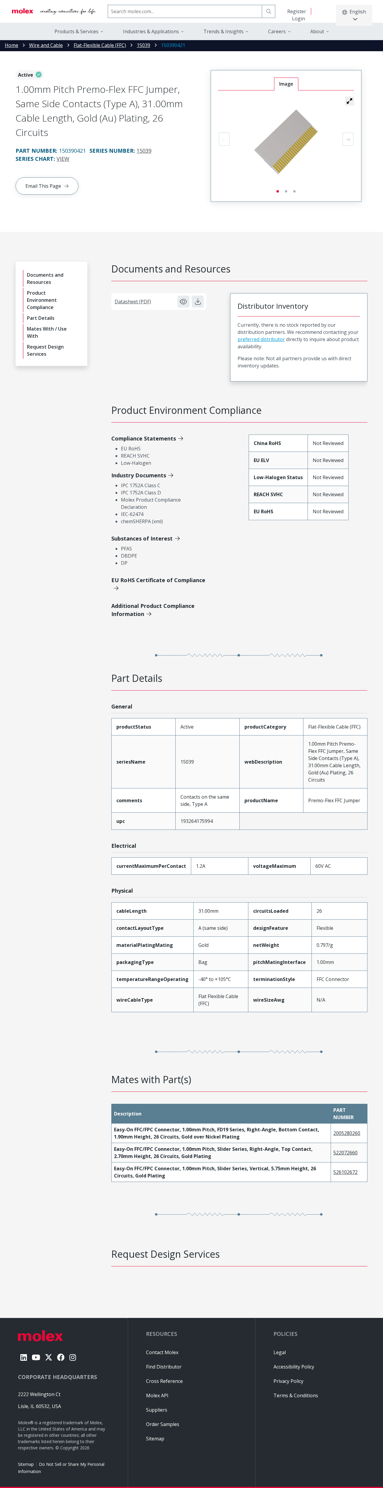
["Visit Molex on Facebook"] (61, 1357)
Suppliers (156, 1410)
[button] (349, 101)
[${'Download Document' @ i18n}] (198, 302)
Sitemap (26, 1464)
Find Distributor (164, 1366)
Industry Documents (138, 475)
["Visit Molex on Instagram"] (72, 1357)
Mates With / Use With (47, 332)
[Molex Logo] (54, 11)
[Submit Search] (268, 11)
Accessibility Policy (293, 1366)
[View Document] (183, 302)
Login (298, 18)
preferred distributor (261, 339)
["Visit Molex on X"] (48, 1357)
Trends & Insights (223, 31)
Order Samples (162, 1424)
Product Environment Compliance (42, 300)
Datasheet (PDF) (133, 301)
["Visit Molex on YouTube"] (35, 1357)
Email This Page (43, 186)
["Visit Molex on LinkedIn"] (23, 1357)
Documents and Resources (45, 278)
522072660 (345, 1152)
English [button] (357, 11)
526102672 (345, 1172)
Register (296, 11)
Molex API (157, 1395)
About (317, 31)
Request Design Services (45, 350)
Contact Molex (162, 1352)
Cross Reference (164, 1381)
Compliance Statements (143, 438)
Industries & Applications (151, 31)
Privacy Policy (288, 1381)
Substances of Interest (142, 538)
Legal (279, 1352)
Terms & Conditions (295, 1395)
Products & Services (76, 31)
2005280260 (346, 1133)
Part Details (40, 318)
